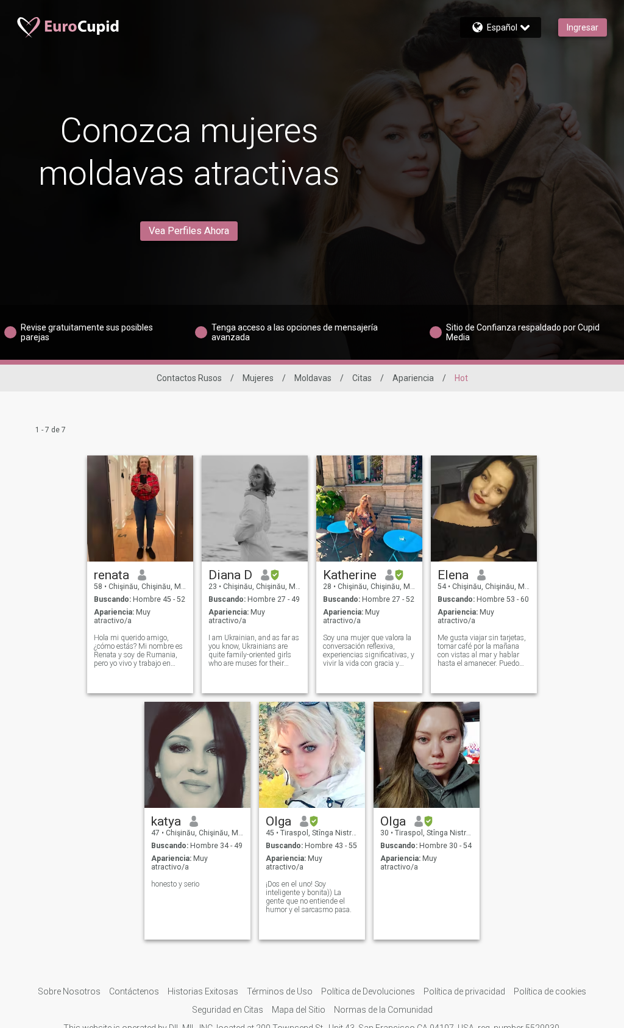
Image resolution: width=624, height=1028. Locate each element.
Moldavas (313, 378)
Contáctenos (134, 991)
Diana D (230, 575)
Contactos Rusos (189, 378)
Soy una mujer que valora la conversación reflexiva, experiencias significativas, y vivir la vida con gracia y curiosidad (368, 651)
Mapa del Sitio (298, 1010)
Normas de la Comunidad (383, 1010)
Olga (278, 821)
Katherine (350, 575)
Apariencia (413, 378)
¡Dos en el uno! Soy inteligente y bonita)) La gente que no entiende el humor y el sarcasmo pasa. (309, 897)
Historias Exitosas (203, 991)
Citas (362, 378)
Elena (453, 575)
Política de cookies (550, 991)
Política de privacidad (464, 991)
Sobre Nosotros (69, 991)
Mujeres (258, 378)
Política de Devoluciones (368, 991)
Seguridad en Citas (227, 1010)
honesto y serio (175, 884)
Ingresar (582, 27)
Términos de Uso (280, 991)
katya (166, 821)
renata (111, 575)
